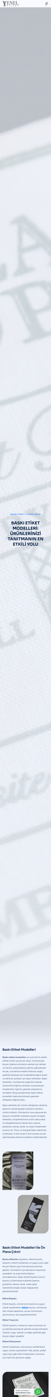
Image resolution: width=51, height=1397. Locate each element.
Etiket (25, 1307)
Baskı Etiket (17, 514)
